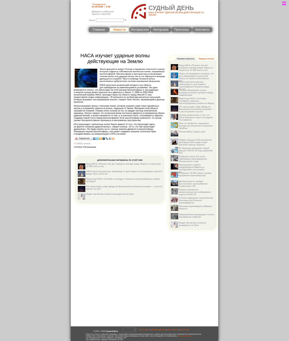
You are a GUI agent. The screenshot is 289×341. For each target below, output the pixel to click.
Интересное (140, 29)
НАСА (79, 143)
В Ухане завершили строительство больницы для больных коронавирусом (196, 200)
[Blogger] (113, 139)
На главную (173, 330)
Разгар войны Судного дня (192, 131)
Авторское (161, 29)
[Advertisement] (144, 43)
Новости (119, 29)
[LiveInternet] (110, 139)
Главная (99, 29)
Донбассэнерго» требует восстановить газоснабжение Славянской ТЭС (193, 183)
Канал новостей (159, 330)
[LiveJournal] (107, 139)
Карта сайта (144, 330)
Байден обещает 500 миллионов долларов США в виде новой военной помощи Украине (195, 142)
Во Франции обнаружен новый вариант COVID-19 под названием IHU (196, 150)
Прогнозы (181, 29)
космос (87, 143)
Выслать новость (184, 336)
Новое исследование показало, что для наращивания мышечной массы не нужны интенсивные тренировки (192, 77)
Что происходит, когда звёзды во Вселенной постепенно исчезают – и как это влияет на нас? (196, 109)
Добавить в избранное (103, 11)
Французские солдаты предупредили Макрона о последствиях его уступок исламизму (187, 168)
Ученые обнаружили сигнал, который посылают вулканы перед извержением (196, 92)
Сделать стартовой (101, 14)
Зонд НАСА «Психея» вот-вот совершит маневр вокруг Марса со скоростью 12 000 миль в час (196, 67)
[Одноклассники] (100, 139)
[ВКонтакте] (94, 139)
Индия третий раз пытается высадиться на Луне (110, 194)
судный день (171, 8)
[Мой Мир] (103, 139)
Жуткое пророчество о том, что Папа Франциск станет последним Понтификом (196, 117)
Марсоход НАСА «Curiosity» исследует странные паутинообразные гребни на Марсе (196, 100)
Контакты (202, 29)
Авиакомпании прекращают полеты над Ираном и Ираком (196, 215)
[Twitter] (97, 139)
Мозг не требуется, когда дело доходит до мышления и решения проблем (196, 125)
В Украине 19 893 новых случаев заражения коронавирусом (195, 174)
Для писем (184, 330)
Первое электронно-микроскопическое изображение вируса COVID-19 (195, 192)
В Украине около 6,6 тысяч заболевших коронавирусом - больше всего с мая (193, 158)
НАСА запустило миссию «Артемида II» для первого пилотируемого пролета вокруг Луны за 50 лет (190, 85)
